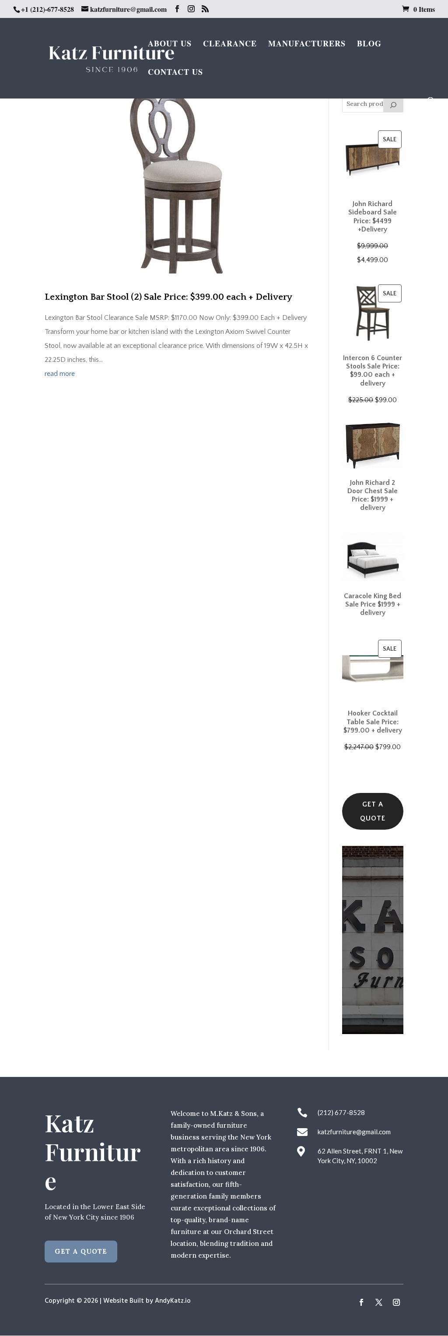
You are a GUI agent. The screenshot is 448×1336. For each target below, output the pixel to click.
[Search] (393, 103)
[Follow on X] (379, 1302)
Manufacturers (307, 44)
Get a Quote (372, 811)
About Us (170, 44)
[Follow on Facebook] (361, 1302)
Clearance (230, 44)
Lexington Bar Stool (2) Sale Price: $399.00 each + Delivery (168, 297)
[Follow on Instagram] (396, 1302)
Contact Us (175, 73)
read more (60, 374)
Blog (369, 44)
